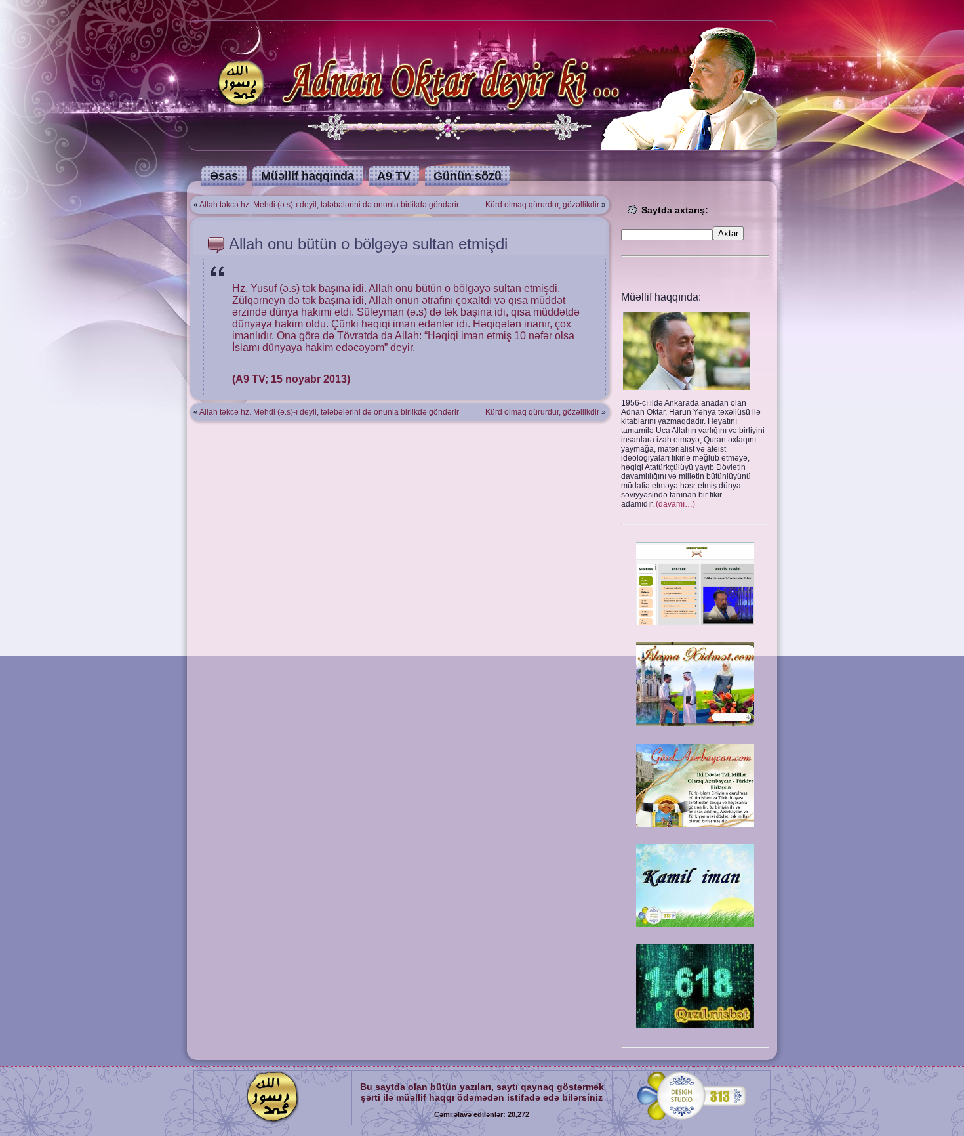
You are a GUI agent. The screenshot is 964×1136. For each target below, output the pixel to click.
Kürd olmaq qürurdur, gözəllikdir (542, 204)
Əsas (224, 175)
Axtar (728, 233)
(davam (675, 504)
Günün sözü (467, 175)
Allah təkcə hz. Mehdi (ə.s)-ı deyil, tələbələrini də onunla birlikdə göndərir (329, 204)
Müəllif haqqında (307, 175)
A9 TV (394, 175)
